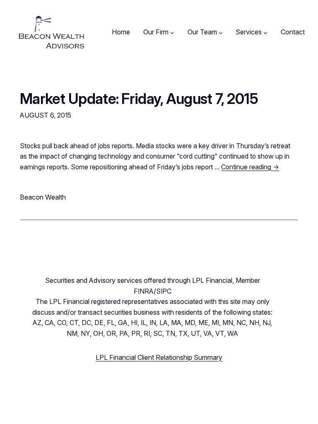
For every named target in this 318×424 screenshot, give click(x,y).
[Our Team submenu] (221, 32)
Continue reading (250, 167)
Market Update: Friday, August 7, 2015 (139, 98)
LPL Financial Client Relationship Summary (159, 357)
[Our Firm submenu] (172, 32)
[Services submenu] (265, 32)
